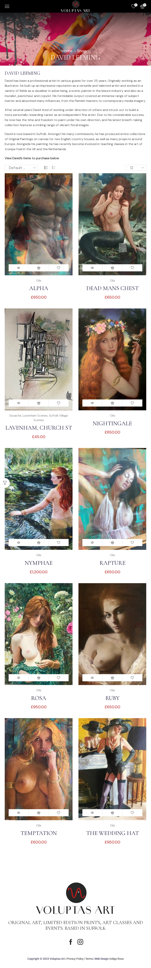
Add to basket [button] (39, 267)
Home (67, 50)
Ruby (112, 698)
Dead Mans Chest (112, 288)
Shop (81, 50)
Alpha (38, 288)
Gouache (15, 416)
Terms (89, 958)
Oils (38, 281)
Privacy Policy (75, 958)
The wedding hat (112, 833)
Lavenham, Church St (38, 427)
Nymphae (38, 562)
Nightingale (112, 423)
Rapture (112, 562)
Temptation (38, 833)
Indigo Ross (116, 958)
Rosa (38, 698)
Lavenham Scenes (35, 416)
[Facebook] (71, 942)
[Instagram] (80, 942)
